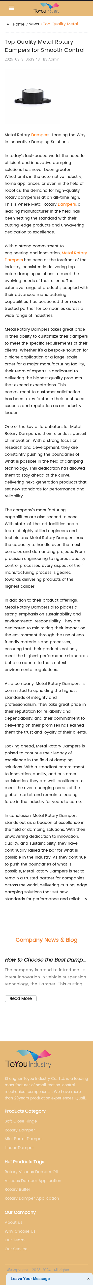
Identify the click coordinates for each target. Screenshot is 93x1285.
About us (13, 1222)
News (34, 24)
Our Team (15, 1240)
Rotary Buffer (17, 1189)
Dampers (67, 204)
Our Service (16, 1249)
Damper (39, 135)
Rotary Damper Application (32, 1198)
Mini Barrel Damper (24, 1139)
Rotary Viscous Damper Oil (31, 1172)
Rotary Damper (20, 1130)
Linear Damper (19, 1148)
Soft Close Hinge (21, 1121)
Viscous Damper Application (33, 1181)
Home (19, 24)
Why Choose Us (20, 1231)
